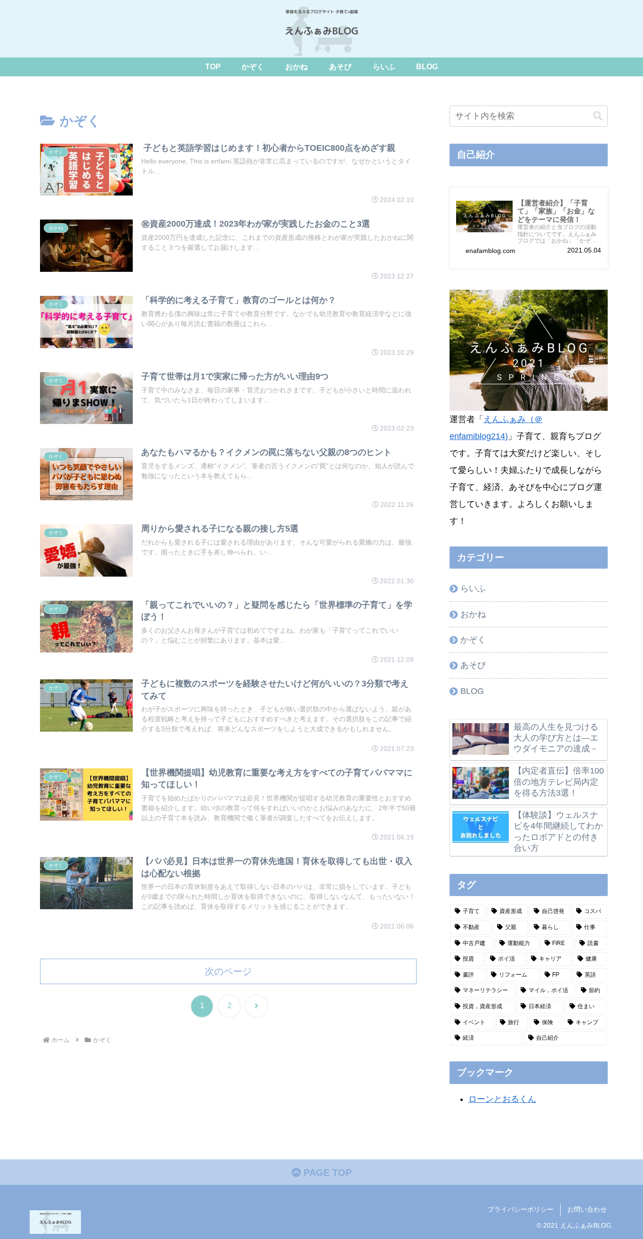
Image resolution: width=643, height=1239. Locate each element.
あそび (473, 665)
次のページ (228, 971)
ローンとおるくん (502, 1099)
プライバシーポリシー (521, 1209)
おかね (473, 614)
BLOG (472, 691)
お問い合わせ (587, 1209)
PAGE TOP (326, 1172)
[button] (597, 116)
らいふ (473, 588)
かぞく (473, 639)
